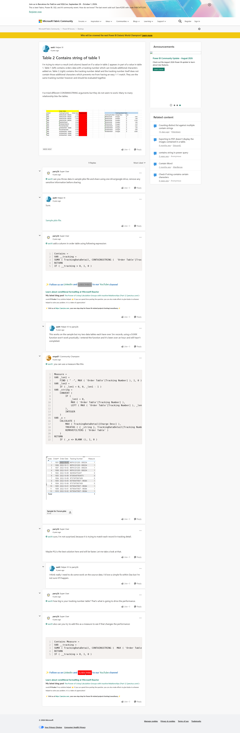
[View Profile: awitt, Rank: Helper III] (45, 48)
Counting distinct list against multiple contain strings (177, 126)
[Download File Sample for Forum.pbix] (70, 512)
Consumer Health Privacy (75, 727)
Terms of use (183, 721)
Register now (35, 11)
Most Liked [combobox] (140, 162)
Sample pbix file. (54, 220)
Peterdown (176, 131)
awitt (53, 47)
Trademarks (196, 721)
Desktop (81, 29)
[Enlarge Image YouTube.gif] (85, 284)
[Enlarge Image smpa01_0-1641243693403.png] (73, 478)
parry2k (56, 171)
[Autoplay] (171, 105)
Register (188, 21)
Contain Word (165, 163)
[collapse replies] (39, 171)
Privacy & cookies (168, 721)
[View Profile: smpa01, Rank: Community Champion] (48, 358)
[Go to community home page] (56, 21)
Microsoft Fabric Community (49, 29)
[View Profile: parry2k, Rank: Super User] (48, 173)
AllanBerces (177, 167)
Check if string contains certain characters (173, 176)
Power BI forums (69, 29)
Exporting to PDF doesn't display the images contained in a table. (176, 140)
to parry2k (73, 326)
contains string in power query (173, 152)
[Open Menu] (199, 29)
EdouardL (177, 145)
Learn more (147, 35)
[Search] (180, 21)
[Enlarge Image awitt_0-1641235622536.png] (92, 123)
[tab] (174, 105)
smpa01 (56, 356)
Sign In (197, 21)
